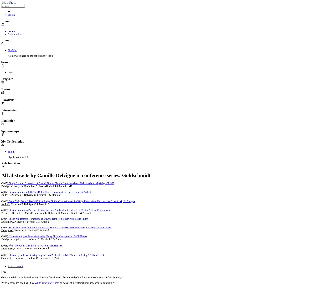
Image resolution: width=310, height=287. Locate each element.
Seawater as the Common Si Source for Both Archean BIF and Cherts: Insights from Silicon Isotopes (59, 227)
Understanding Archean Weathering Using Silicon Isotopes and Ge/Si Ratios (47, 236)
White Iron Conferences (47, 283)
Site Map (12, 50)
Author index (14, 34)
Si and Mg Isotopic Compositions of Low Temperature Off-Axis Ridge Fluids (48, 218)
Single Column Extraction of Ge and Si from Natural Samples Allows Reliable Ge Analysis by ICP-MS (61, 183)
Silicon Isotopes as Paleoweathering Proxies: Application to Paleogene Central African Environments (59, 210)
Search (11, 14)
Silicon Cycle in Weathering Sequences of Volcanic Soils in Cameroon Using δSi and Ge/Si (56, 255)
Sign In (11, 151)
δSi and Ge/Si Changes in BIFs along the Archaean (35, 245)
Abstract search (15, 266)
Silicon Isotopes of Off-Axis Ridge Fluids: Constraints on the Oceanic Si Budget (49, 192)
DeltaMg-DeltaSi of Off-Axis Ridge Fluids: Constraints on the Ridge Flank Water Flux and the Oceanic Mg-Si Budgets (71, 201)
